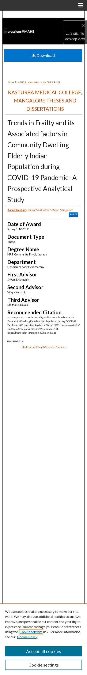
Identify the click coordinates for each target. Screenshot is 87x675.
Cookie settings (31, 632)
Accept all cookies (43, 651)
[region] (43, 639)
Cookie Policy (27, 637)
